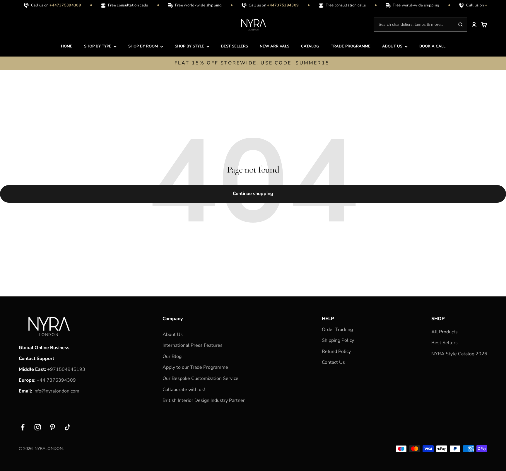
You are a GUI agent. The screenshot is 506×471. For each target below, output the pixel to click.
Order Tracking (337, 329)
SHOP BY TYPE (97, 46)
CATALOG (310, 46)
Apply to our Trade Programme (195, 367)
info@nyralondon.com (56, 391)
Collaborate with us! (184, 389)
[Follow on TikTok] (67, 427)
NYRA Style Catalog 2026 (459, 354)
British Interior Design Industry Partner (204, 400)
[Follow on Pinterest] (53, 427)
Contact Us (333, 362)
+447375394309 (62, 5)
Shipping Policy (338, 340)
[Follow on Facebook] (23, 427)
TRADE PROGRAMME (350, 46)
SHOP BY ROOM (143, 46)
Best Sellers (444, 342)
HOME (66, 46)
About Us (173, 334)
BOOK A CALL (432, 46)
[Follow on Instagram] (38, 427)
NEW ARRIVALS (274, 46)
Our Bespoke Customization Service (200, 378)
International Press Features (193, 345)
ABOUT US (392, 46)
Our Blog (172, 356)
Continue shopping (253, 193)
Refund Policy (336, 351)
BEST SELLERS (234, 46)
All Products (444, 332)
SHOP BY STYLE (189, 46)
